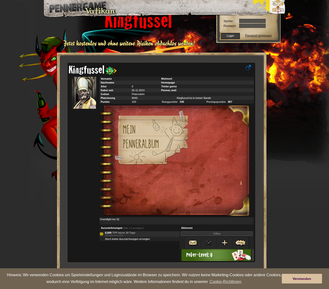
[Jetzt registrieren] (130, 46)
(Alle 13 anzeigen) (133, 228)
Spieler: (229, 21)
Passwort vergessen (258, 35)
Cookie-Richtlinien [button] (225, 281)
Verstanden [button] (302, 279)
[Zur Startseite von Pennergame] (77, 7)
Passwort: (230, 26)
